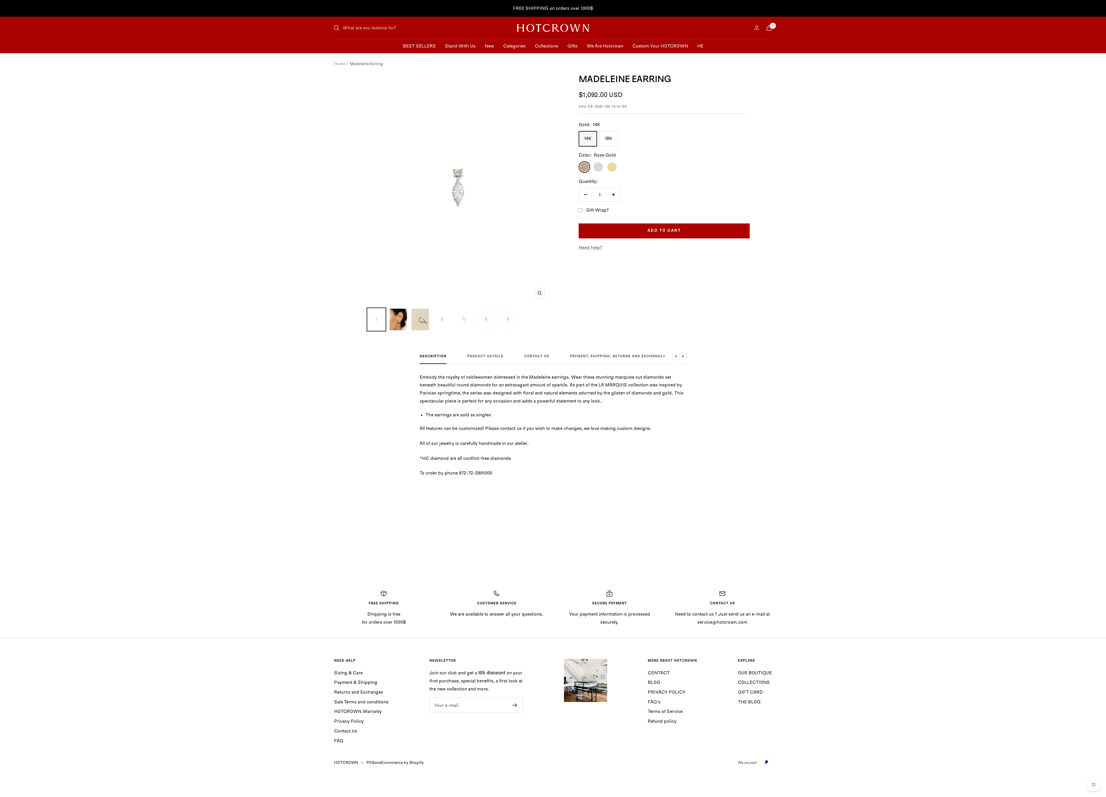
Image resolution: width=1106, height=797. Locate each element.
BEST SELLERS (419, 46)
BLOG (654, 682)
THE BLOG (749, 701)
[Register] (514, 705)
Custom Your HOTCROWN (660, 46)
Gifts (572, 46)
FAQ (338, 740)
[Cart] (769, 28)
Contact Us (345, 731)
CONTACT (659, 672)
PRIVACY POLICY (666, 692)
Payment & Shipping (355, 682)
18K (608, 138)
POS (370, 762)
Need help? (590, 247)
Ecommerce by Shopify (402, 762)
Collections (546, 46)
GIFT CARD (750, 692)
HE (700, 46)
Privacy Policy (349, 721)
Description (433, 356)
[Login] (756, 27)
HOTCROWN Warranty (358, 711)
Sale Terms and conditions (361, 701)
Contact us (536, 356)
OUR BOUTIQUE (755, 672)
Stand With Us (460, 46)
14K (588, 138)
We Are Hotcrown (605, 46)
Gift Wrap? (597, 210)
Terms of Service (665, 711)
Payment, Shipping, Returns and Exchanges (618, 356)
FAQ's (654, 701)
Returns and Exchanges (358, 692)
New (489, 46)
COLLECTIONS (754, 682)
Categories (514, 46)
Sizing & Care (348, 672)
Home (339, 63)
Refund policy (662, 721)
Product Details (485, 356)
